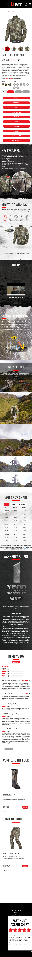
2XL (27, 84)
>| (11, 749)
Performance (16, 103)
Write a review (16, 662)
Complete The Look (16, 136)
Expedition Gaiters (9, 795)
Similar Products (16, 140)
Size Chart (16, 121)
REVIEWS (16, 131)
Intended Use (16, 117)
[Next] (28, 784)
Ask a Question (18, 91)
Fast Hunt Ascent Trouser (11, 853)
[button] (6, 91)
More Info (25, 807)
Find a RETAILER (26, 91)
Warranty (16, 126)
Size (15, 81)
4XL (17, 88)
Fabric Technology (16, 112)
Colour (3, 81)
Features (16, 98)
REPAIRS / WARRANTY (15, 916)
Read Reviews (21, 60)
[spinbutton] (3, 91)
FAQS (16, 914)
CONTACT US (26, 549)
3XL (14, 88)
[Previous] (3, 784)
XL (24, 84)
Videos (16, 107)
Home (3, 12)
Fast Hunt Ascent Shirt (9, 12)
